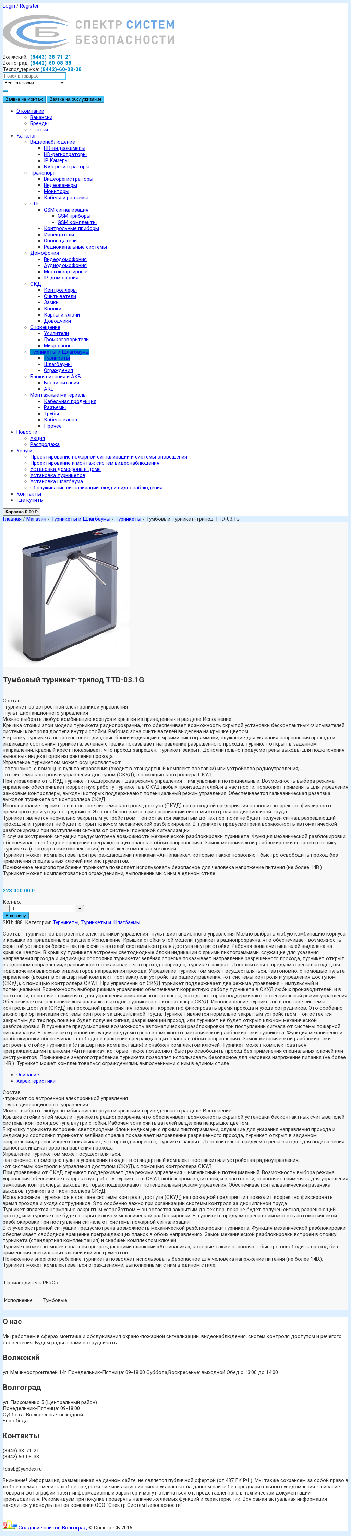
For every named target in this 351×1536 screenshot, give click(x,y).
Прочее (53, 426)
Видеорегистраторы (68, 179)
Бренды (39, 123)
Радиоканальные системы (75, 247)
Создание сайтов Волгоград (52, 1528)
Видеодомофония (65, 259)
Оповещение (45, 327)
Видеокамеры (60, 185)
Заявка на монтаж (24, 99)
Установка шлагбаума (56, 481)
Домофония (44, 253)
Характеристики (36, 1081)
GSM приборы (74, 216)
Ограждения (58, 370)
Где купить (29, 500)
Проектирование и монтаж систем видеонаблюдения (94, 463)
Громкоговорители (66, 339)
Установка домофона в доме (65, 469)
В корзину (15, 915)
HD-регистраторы (65, 154)
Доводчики (57, 321)
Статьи (39, 130)
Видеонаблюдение (52, 142)
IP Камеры (56, 160)
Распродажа (45, 444)
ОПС (35, 204)
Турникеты (57, 358)
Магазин (36, 519)
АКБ (49, 389)
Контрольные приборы (71, 228)
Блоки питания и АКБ (55, 376)
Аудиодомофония (65, 265)
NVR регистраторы (66, 167)
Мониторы (56, 191)
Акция (37, 438)
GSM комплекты (77, 222)
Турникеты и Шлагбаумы (59, 352)
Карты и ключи (62, 315)
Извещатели (59, 234)
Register (29, 6)
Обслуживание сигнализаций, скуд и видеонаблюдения (96, 488)
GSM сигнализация (66, 210)
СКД (35, 284)
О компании (30, 111)
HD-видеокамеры (64, 148)
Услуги (24, 451)
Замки (51, 302)
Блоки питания (61, 383)
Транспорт (43, 173)
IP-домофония (61, 278)
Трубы (51, 413)
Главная (12, 519)
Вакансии (41, 117)
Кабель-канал (60, 420)
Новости (26, 432)
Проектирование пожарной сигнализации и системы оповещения (108, 457)
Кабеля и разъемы (66, 197)
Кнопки (52, 309)
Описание (27, 1075)
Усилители (56, 333)
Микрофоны (58, 346)
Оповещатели (60, 241)
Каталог (26, 136)
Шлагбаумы (58, 364)
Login (9, 6)
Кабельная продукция (70, 401)
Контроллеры (60, 290)
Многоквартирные (65, 272)
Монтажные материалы (58, 395)
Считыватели (60, 296)
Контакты (28, 494)
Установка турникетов (57, 475)
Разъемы (55, 407)
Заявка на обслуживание (75, 99)
